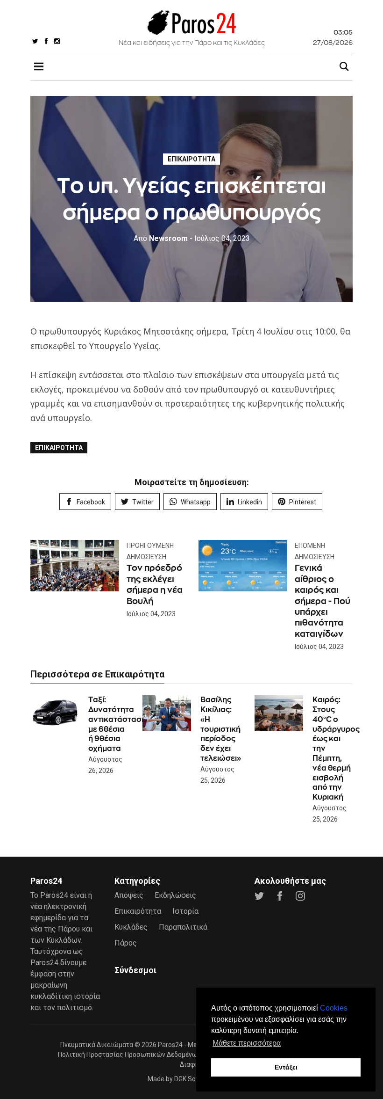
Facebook (91, 502)
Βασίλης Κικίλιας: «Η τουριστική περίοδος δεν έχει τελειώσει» (220, 729)
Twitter (143, 502)
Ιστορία (185, 911)
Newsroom (161, 238)
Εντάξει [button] (286, 1067)
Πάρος (125, 943)
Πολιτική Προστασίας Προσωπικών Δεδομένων (129, 1054)
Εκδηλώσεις (175, 895)
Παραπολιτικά (183, 927)
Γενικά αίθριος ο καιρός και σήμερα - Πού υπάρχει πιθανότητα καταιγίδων (322, 600)
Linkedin (250, 502)
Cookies (334, 1008)
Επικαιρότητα (191, 159)
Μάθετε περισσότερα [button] (247, 1043)
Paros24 (170, 1044)
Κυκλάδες (131, 927)
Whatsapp (196, 502)
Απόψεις (128, 895)
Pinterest (302, 502)
